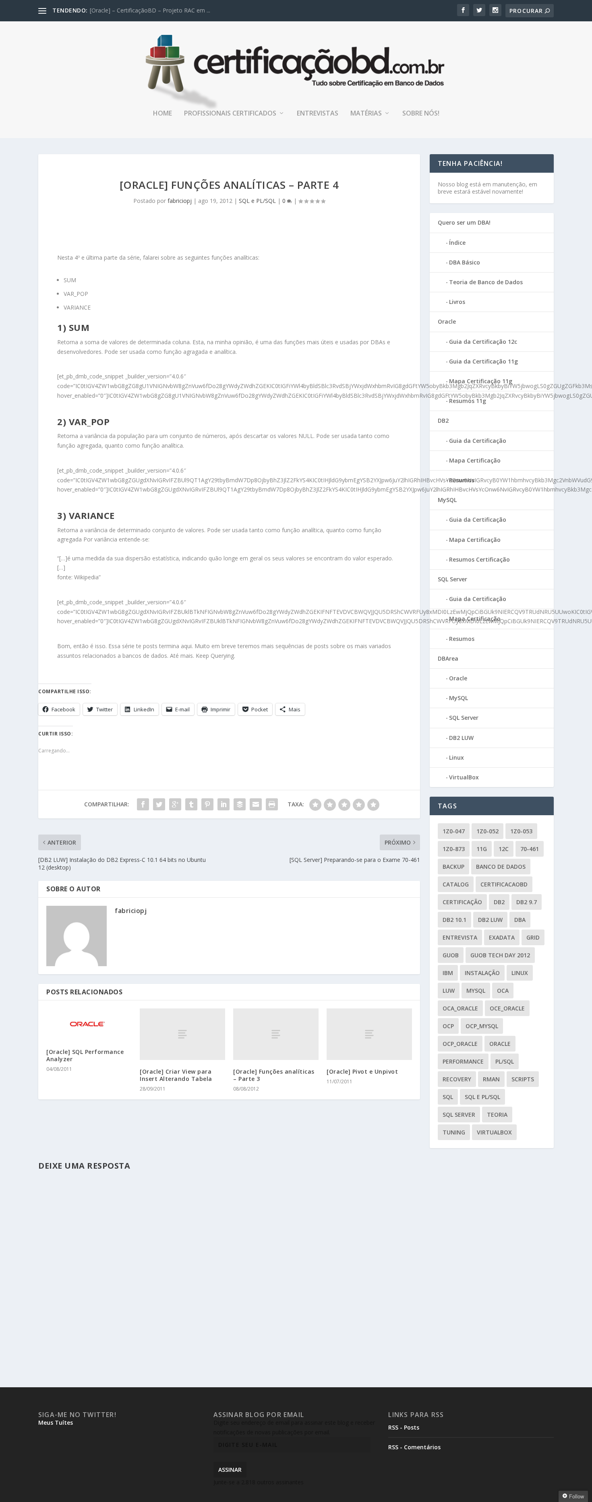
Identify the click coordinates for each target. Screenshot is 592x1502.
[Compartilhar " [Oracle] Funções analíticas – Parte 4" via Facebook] (143, 804)
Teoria (497, 1114)
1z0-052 (487, 831)
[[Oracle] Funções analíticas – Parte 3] (276, 1034)
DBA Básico (464, 262)
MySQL (447, 500)
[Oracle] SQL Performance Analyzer (85, 1055)
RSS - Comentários (414, 1447)
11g (481, 849)
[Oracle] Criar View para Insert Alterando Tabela (176, 1075)
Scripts (522, 1079)
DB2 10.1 (454, 920)
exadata (502, 937)
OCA (503, 990)
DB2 (443, 420)
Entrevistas (317, 114)
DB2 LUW (461, 738)
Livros (457, 302)
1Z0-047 (454, 831)
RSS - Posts (403, 1427)
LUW (449, 990)
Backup (453, 866)
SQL (448, 1097)
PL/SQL (504, 1061)
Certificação (462, 902)
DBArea (448, 658)
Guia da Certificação (477, 440)
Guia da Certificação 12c (483, 341)
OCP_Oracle (460, 1043)
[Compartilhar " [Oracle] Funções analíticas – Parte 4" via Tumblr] (191, 804)
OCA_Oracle (460, 1008)
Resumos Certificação (479, 559)
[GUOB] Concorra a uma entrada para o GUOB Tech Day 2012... (173, 10)
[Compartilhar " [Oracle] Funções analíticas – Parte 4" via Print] (272, 804)
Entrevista (460, 937)
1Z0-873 (454, 849)
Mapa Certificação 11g (480, 381)
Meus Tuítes (55, 1422)
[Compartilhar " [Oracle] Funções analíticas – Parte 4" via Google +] (175, 804)
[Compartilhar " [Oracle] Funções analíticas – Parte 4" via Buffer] (240, 804)
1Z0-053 (521, 831)
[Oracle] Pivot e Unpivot (362, 1071)
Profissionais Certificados (230, 114)
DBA (520, 920)
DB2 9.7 (526, 902)
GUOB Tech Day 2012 (500, 955)
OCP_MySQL (482, 1026)
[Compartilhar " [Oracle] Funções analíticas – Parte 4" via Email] (256, 804)
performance (463, 1061)
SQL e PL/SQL (257, 201)
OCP (448, 1026)
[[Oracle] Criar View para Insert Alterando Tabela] (182, 1034)
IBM (448, 973)
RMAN (491, 1079)
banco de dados (501, 866)
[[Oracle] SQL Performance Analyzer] (89, 1024)
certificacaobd (504, 884)
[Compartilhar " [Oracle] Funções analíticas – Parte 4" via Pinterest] (207, 804)
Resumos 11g (467, 401)
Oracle (447, 321)
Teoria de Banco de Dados (486, 282)
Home (162, 114)
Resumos (461, 480)
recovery (457, 1079)
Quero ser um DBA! (464, 222)
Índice (457, 242)
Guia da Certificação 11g (483, 361)
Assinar (230, 1469)
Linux (456, 757)
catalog (456, 884)
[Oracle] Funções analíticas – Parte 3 (274, 1075)
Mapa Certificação (475, 460)
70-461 (529, 849)
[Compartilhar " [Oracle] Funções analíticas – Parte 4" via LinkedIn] (223, 804)
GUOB (451, 955)
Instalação (482, 973)
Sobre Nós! (420, 114)
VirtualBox (464, 777)
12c (504, 849)
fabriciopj (180, 201)
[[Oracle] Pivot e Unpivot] (369, 1034)
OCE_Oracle (507, 1008)
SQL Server (452, 579)
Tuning (454, 1132)
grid (533, 937)
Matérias (366, 114)
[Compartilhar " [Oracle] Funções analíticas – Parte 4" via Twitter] (159, 804)
